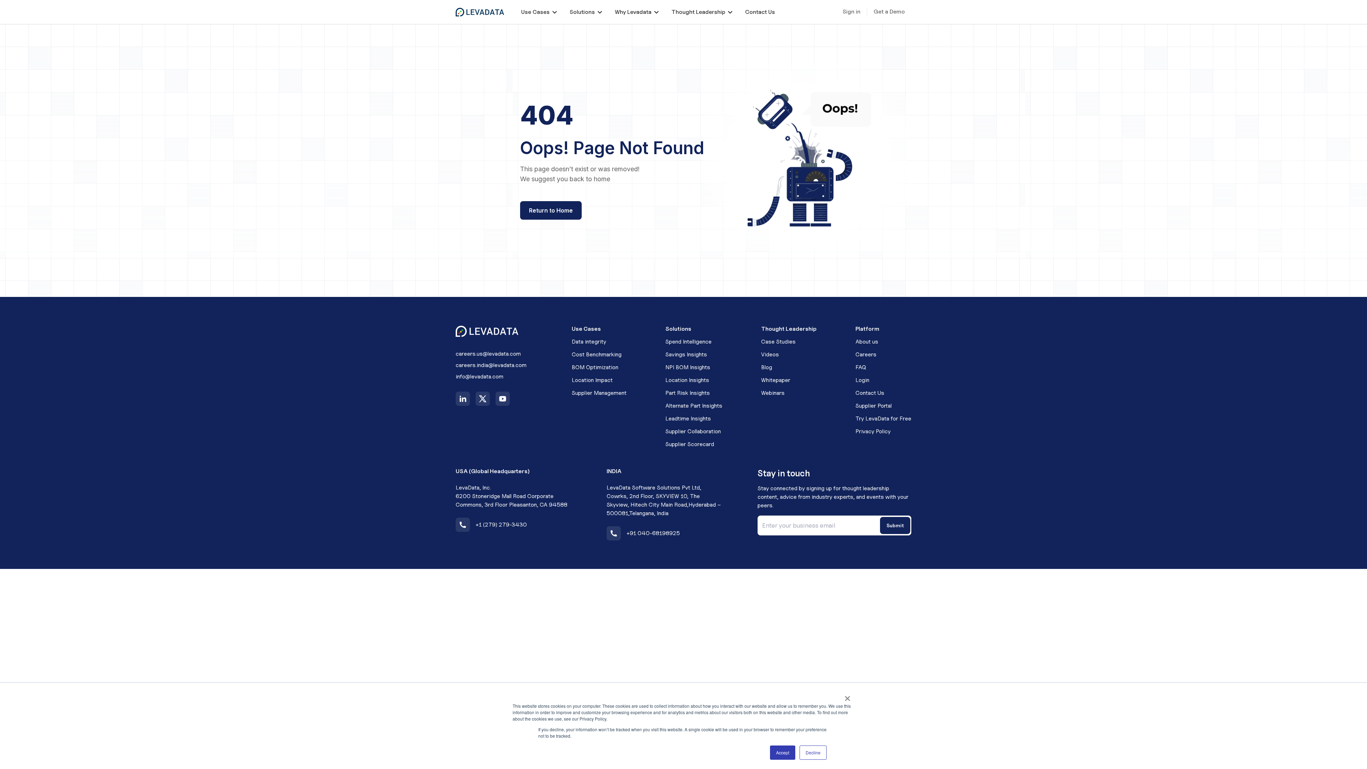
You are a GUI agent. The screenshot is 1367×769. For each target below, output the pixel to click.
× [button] (847, 696)
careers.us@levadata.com (488, 353)
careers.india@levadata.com (491, 365)
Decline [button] (813, 752)
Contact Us (760, 12)
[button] (539, 12)
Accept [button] (782, 752)
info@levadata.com (479, 376)
